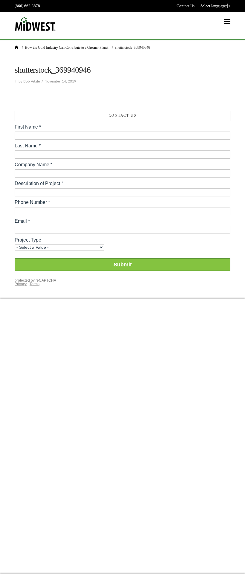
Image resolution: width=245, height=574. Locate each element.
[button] (227, 21)
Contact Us (186, 6)
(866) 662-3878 (27, 6)
